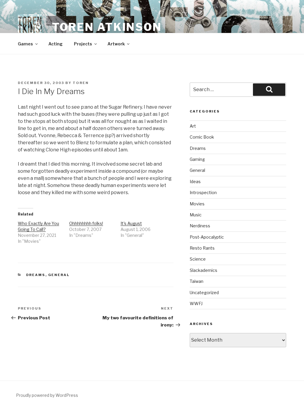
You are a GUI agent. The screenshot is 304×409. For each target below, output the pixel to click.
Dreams (35, 275)
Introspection (203, 192)
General (59, 275)
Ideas (195, 181)
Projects (83, 43)
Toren (81, 83)
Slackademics (203, 270)
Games (25, 43)
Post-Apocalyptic (207, 237)
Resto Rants (202, 248)
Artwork (116, 43)
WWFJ (196, 303)
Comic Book (202, 136)
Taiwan (196, 281)
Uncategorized (204, 292)
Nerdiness (200, 225)
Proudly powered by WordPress (47, 395)
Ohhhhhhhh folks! (86, 223)
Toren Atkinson (107, 27)
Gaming (197, 159)
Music (196, 214)
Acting (55, 43)
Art (193, 126)
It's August (131, 223)
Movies (197, 203)
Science (198, 258)
